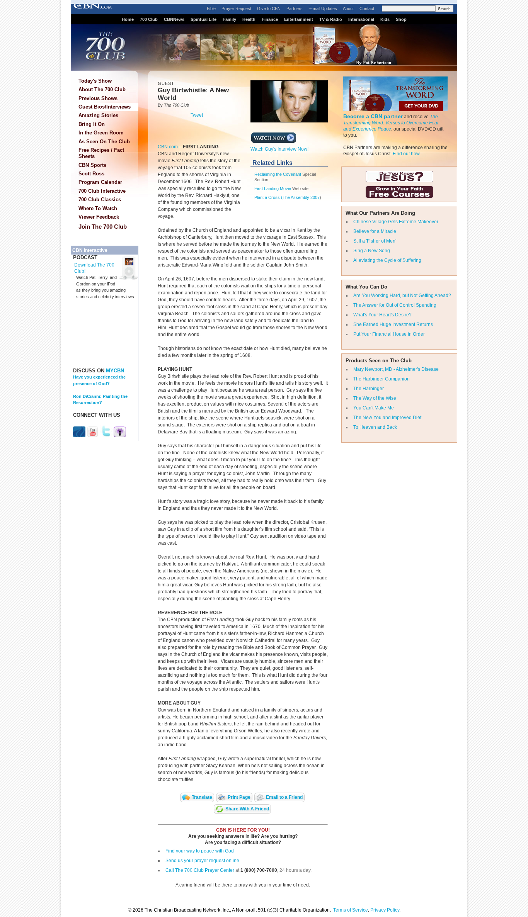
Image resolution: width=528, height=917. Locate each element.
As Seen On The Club (104, 141)
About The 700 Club (102, 89)
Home (128, 19)
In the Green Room (101, 133)
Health (248, 19)
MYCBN (115, 371)
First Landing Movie (272, 188)
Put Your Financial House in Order (389, 334)
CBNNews (174, 19)
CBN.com (168, 146)
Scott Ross (91, 174)
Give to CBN (269, 8)
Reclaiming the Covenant (277, 174)
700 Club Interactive (102, 191)
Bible (211, 8)
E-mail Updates (322, 8)
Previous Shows (98, 98)
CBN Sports (92, 165)
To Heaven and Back (375, 427)
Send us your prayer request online (202, 860)
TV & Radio (330, 19)
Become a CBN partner (373, 116)
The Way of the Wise (374, 398)
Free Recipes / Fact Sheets (101, 153)
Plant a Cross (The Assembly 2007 (287, 197)
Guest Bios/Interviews (104, 107)
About (348, 8)
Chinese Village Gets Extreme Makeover (395, 221)
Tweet (197, 115)
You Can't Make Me (373, 408)
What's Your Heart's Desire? (382, 315)
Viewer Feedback (98, 217)
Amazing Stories (98, 115)
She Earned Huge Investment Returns (393, 324)
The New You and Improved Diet (387, 417)
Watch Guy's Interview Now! (279, 149)
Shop (401, 19)
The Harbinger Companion (381, 379)
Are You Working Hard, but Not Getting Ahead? (402, 295)
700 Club (149, 19)
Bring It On (91, 124)
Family (229, 19)
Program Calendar (100, 182)
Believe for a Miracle (374, 231)
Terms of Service (350, 910)
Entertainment (298, 19)
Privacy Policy (384, 910)
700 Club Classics (99, 199)
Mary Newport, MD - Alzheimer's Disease (396, 369)
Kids (385, 19)
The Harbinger (368, 388)
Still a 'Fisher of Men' (374, 241)
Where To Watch (97, 208)
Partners (294, 8)
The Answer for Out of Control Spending (394, 305)
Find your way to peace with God (199, 851)
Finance (270, 19)
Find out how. (407, 153)
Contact (366, 8)
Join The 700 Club (102, 226)
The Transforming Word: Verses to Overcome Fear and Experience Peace (391, 123)
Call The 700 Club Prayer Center (199, 870)
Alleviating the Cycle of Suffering (387, 260)
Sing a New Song (371, 250)
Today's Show (95, 81)
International (361, 19)
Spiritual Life (203, 19)
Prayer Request (236, 8)
